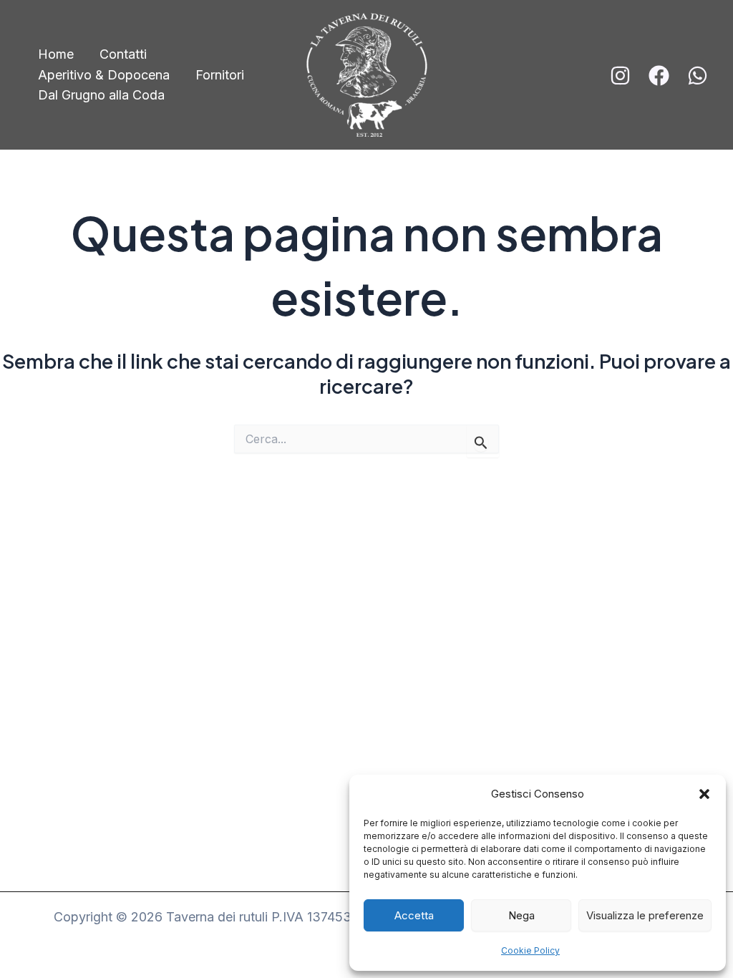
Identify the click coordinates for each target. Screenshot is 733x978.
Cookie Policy (530, 950)
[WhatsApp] (697, 75)
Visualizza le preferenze (645, 915)
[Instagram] (620, 75)
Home (56, 54)
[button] (704, 794)
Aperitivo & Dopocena (104, 74)
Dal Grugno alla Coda (101, 94)
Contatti (123, 54)
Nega (521, 915)
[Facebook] (659, 75)
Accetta (414, 915)
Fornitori (219, 74)
